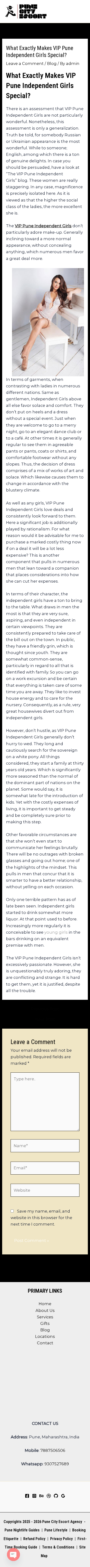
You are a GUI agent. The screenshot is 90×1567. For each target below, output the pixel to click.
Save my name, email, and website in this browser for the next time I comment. (41, 1218)
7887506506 (52, 1450)
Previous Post (45, 1009)
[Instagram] (34, 1496)
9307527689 (56, 1463)
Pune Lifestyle (55, 1530)
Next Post (45, 1019)
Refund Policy (34, 1538)
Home (45, 1303)
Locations (45, 1336)
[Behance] (41, 1496)
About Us (45, 1310)
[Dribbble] (49, 1496)
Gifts (45, 1323)
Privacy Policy (61, 1538)
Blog (52, 63)
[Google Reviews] (63, 1496)
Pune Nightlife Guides (22, 1530)
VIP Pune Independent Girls (43, 225)
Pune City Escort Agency (62, 1521)
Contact (45, 1342)
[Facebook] (27, 1496)
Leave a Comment (25, 63)
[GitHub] (56, 1496)
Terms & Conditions (57, 1547)
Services (45, 1317)
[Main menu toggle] (79, 11)
